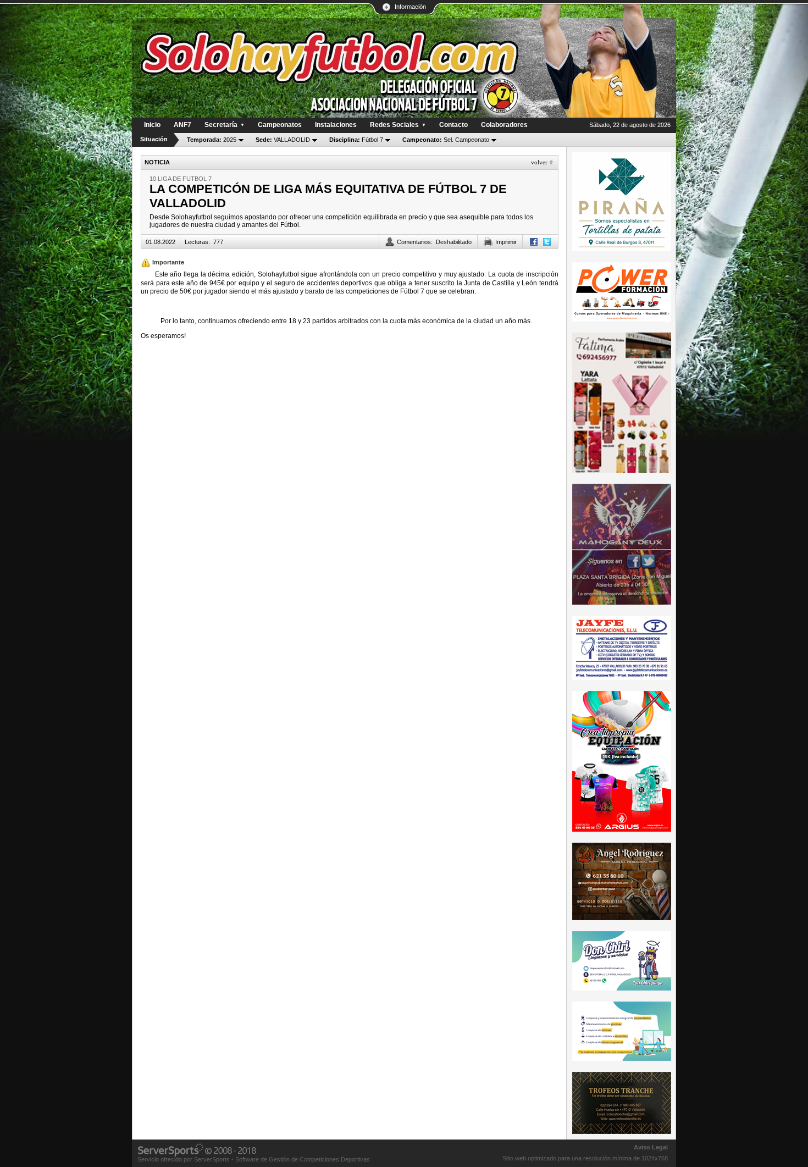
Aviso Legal (651, 1147)
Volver (539, 162)
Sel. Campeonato (445, 139)
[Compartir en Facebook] (533, 241)
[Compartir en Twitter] (546, 241)
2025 (211, 139)
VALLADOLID (283, 139)
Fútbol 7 (356, 139)
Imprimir (506, 242)
